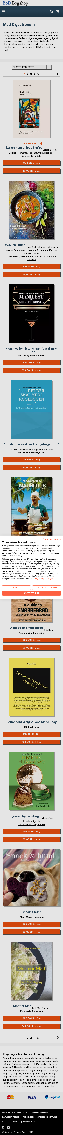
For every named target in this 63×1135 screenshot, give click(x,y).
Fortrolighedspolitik (52, 539)
